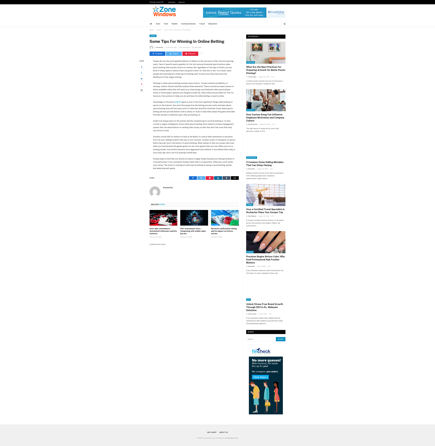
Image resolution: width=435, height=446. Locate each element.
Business (250, 110)
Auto (158, 24)
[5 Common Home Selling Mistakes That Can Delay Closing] (265, 148)
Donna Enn (159, 47)
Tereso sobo (252, 77)
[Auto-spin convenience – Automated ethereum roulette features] (163, 218)
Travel (202, 24)
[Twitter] (141, 72)
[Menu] (151, 23)
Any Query (171, 2)
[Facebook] (141, 67)
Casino (153, 35)
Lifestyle (250, 62)
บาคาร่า (178, 102)
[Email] (141, 90)
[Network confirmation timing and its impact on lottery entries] (225, 218)
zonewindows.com (231, 438)
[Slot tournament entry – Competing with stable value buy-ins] (194, 218)
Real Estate (251, 157)
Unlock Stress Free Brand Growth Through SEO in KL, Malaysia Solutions (264, 307)
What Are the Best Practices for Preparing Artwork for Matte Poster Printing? (265, 70)
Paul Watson (252, 216)
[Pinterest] (141, 84)
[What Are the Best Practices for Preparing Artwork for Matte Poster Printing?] (265, 53)
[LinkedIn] (141, 78)
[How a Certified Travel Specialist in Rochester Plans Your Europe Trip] (265, 195)
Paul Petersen (252, 124)
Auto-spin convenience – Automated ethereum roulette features (163, 231)
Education (212, 24)
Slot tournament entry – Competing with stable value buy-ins (193, 231)
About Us (181, 2)
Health (174, 24)
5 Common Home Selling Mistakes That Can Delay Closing (265, 164)
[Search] (284, 23)
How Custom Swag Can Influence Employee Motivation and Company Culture (265, 117)
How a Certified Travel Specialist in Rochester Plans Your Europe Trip (265, 211)
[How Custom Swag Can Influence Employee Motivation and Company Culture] (265, 100)
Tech (166, 24)
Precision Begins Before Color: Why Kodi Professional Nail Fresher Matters (265, 259)
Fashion (250, 252)
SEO (248, 299)
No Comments (185, 47)
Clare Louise (252, 314)
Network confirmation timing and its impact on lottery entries (224, 231)
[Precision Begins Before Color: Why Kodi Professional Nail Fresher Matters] (265, 242)
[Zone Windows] (165, 12)
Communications (188, 24)
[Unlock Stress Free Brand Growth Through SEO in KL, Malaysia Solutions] (265, 290)
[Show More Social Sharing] (201, 54)
